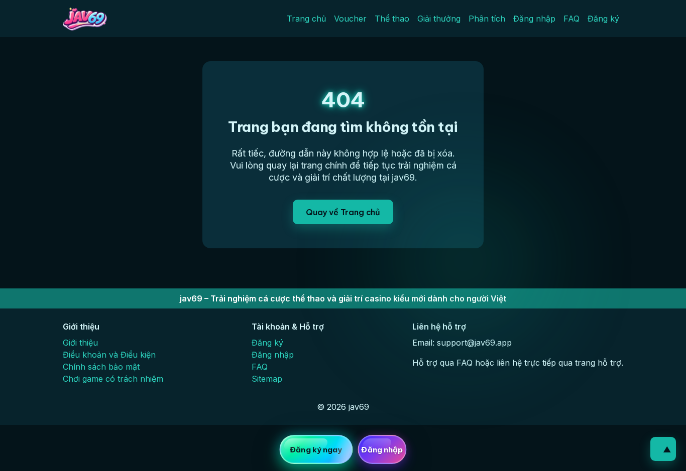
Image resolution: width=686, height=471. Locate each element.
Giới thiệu (80, 343)
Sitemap (267, 379)
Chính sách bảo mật (101, 367)
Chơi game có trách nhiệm (113, 379)
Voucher (350, 19)
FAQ (571, 19)
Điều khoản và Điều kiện (109, 355)
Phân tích (487, 19)
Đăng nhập (534, 19)
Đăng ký (603, 19)
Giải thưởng (439, 19)
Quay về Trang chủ (343, 212)
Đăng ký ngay (316, 449)
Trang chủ (306, 19)
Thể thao (392, 19)
